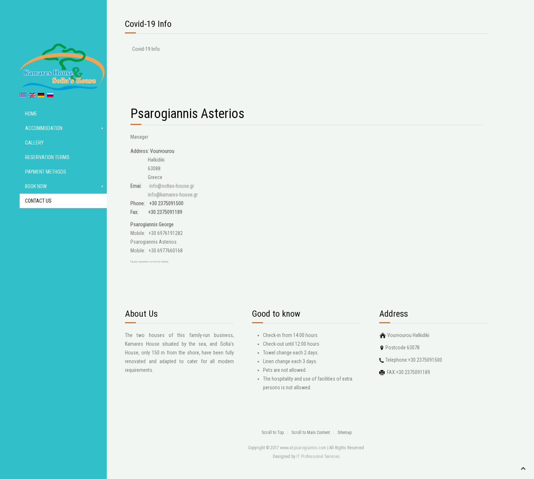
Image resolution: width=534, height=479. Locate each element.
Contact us (38, 201)
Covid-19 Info (146, 49)
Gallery (34, 143)
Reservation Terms (47, 157)
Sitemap (344, 432)
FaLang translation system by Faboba (149, 261)
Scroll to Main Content (310, 432)
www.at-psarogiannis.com (303, 447)
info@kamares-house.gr (173, 195)
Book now (36, 186)
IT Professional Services (318, 456)
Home (31, 114)
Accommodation (43, 128)
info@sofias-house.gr (171, 186)
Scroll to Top (273, 432)
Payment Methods (45, 172)
